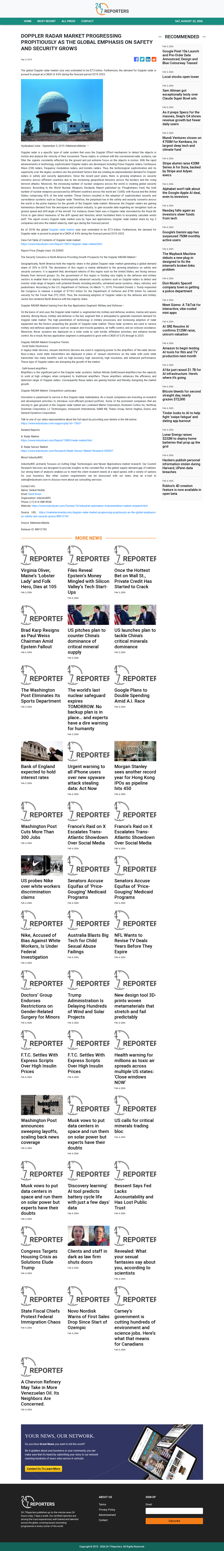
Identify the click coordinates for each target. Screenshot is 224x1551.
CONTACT (87, 21)
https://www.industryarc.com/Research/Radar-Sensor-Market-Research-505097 (67, 450)
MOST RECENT (46, 21)
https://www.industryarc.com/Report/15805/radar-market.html (56, 440)
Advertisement (107, 1514)
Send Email (34, 494)
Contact (103, 1520)
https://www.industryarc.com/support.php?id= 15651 (51, 423)
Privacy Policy (107, 1509)
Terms (102, 1504)
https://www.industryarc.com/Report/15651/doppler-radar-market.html (61, 244)
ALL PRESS (68, 21)
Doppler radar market (61, 229)
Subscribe (174, 1521)
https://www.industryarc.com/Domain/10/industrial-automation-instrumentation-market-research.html (90, 505)
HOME (27, 21)
